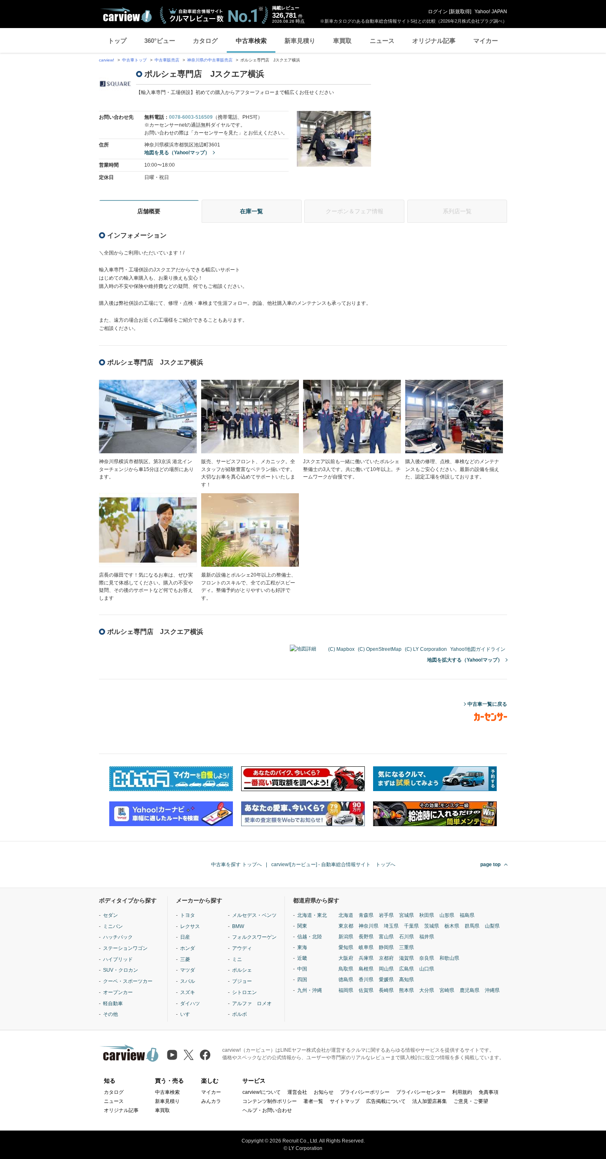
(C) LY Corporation (426, 649)
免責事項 (488, 1092)
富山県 (386, 937)
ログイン (438, 11)
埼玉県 (391, 926)
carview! (106, 60)
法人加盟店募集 (429, 1101)
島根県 (366, 969)
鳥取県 (345, 969)
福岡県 (345, 990)
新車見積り (299, 40)
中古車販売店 (167, 60)
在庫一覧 (251, 211)
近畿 (302, 958)
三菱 (185, 959)
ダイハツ (190, 1003)
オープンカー (118, 992)
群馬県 (472, 926)
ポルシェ (242, 970)
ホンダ (187, 948)
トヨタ (187, 915)
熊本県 (406, 990)
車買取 (342, 40)
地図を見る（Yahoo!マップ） (177, 152)
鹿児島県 (469, 990)
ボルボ (239, 1014)
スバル (187, 981)
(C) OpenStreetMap (380, 649)
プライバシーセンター (421, 1092)
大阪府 (345, 958)
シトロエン (244, 992)
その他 (110, 1014)
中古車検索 (251, 40)
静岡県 (386, 947)
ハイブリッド (118, 959)
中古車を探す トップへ (236, 864)
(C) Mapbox (341, 649)
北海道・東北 (312, 915)
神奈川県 (368, 926)
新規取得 (460, 11)
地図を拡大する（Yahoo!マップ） (465, 660)
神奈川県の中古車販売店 (210, 60)
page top (490, 864)
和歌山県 (449, 958)
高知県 (406, 979)
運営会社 (297, 1092)
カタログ (205, 40)
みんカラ (211, 1101)
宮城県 (406, 915)
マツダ (187, 970)
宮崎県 (446, 990)
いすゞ (187, 1014)
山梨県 (492, 926)
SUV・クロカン (120, 970)
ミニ (237, 959)
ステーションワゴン (125, 948)
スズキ (187, 992)
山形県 (446, 915)
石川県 (406, 937)
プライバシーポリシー (365, 1092)
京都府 (386, 958)
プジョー (242, 981)
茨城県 (431, 926)
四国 (302, 979)
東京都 (345, 926)
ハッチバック (118, 937)
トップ (117, 40)
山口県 (426, 969)
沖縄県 (492, 990)
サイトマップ (344, 1101)
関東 (302, 926)
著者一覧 (313, 1101)
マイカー (485, 40)
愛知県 (345, 947)
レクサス (190, 926)
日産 (185, 937)
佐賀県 (366, 990)
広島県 (406, 969)
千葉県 (411, 926)
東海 (302, 947)
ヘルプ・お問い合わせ (267, 1110)
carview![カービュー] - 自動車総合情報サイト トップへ (333, 864)
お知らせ (324, 1092)
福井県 (426, 937)
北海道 (345, 915)
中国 (302, 969)
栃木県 (451, 926)
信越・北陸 (309, 937)
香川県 (366, 979)
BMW (238, 926)
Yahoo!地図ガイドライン (477, 649)
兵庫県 (366, 958)
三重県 (406, 947)
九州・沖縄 (309, 990)
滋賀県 (406, 958)
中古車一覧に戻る (487, 704)
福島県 (467, 915)
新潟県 (345, 937)
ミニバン (113, 926)
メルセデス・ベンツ (254, 915)
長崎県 (386, 990)
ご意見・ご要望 (470, 1101)
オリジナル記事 (434, 40)
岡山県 (386, 969)
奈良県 (426, 958)
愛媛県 (386, 979)
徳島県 (345, 979)
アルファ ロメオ (252, 1003)
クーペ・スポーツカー (128, 981)
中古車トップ (134, 60)
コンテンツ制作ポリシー (269, 1101)
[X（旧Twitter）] (188, 1055)
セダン (110, 915)
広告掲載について (386, 1101)
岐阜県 (366, 947)
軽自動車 (113, 1003)
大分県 (426, 990)
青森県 (366, 915)
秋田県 (426, 915)
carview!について (261, 1092)
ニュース (382, 40)
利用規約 (462, 1092)
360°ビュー (159, 40)
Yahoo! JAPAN (490, 11)
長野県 (366, 937)
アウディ (242, 948)
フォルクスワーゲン (254, 937)
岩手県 (386, 915)
